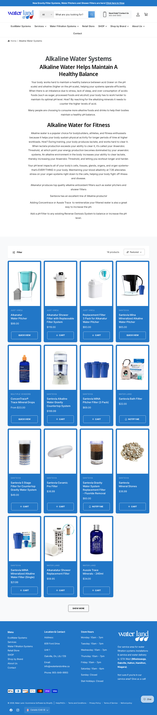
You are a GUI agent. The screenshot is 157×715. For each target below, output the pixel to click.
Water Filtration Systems (20, 646)
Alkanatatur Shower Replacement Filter (59, 572)
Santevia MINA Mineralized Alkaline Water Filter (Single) (23, 574)
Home (13, 41)
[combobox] (75, 14)
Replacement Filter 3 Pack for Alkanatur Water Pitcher (95, 318)
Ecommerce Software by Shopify (38, 703)
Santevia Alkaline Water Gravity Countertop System (59, 402)
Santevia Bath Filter (130, 398)
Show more (78, 608)
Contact (12, 667)
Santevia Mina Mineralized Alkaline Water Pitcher (131, 318)
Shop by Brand (15, 659)
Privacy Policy (95, 703)
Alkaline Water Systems (30, 41)
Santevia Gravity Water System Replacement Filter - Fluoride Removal (94, 488)
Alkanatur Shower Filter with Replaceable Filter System (60, 318)
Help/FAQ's (60, 703)
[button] (146, 14)
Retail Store (13, 650)
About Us (12, 663)
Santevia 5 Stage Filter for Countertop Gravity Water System (24, 486)
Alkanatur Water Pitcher (19, 316)
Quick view (24, 335)
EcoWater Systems (17, 637)
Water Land (19, 703)
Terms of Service (111, 703)
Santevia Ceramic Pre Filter (57, 484)
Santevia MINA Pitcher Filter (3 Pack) (96, 400)
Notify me (133, 419)
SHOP (11, 654)
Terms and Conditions (77, 703)
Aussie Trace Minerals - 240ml (93, 572)
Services (12, 642)
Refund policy (126, 703)
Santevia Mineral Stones (128, 484)
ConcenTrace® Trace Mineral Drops (23, 400)
